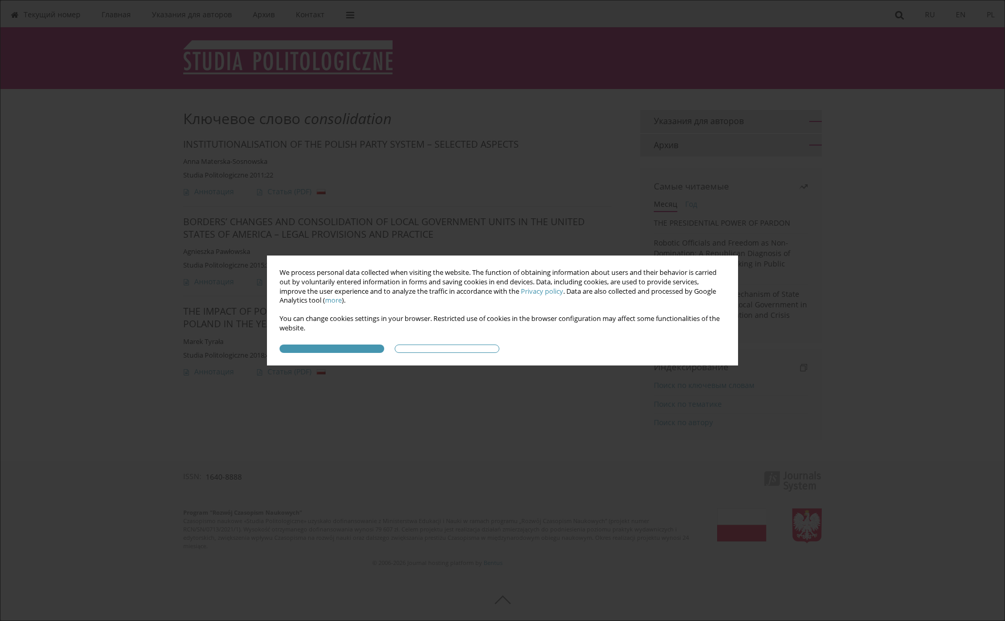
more (333, 300)
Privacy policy (542, 291)
